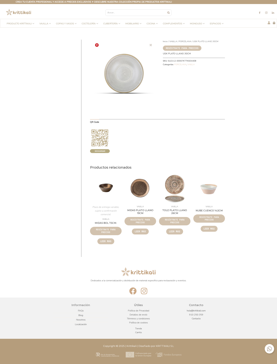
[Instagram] (266, 13)
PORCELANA (185, 41)
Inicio (165, 41)
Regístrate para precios (182, 48)
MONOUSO (196, 23)
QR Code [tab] (94, 122)
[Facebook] (260, 13)
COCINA (151, 23)
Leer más (105, 241)
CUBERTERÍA (110, 23)
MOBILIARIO (132, 23)
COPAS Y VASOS (65, 23)
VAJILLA (43, 23)
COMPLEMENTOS (172, 23)
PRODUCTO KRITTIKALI (19, 23)
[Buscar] (169, 13)
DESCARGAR (100, 151)
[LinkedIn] (273, 13)
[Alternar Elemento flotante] (269, 348)
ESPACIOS (215, 23)
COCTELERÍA (89, 23)
